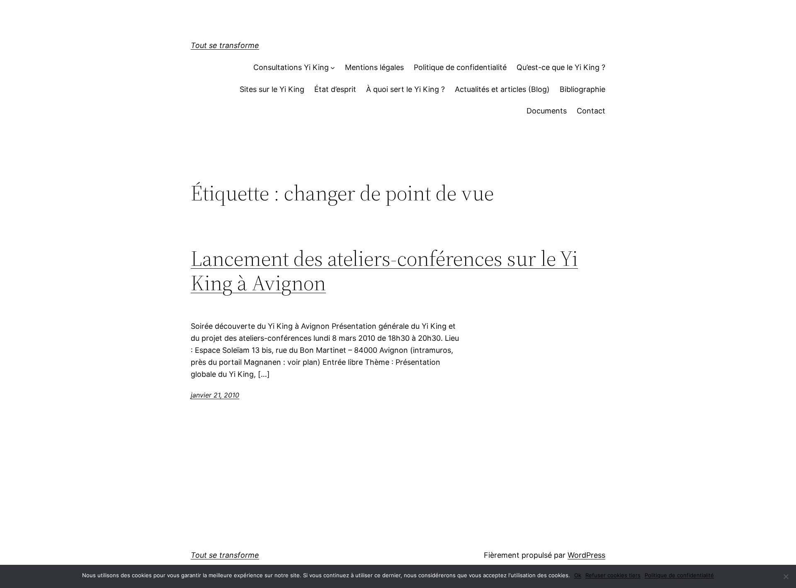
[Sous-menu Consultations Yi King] (332, 67)
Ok (577, 575)
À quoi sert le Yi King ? (405, 89)
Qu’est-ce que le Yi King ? (561, 67)
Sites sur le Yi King (272, 89)
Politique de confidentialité (460, 67)
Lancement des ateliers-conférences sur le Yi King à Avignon (384, 271)
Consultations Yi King (291, 67)
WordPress (586, 555)
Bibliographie (582, 89)
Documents (547, 110)
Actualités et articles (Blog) (502, 89)
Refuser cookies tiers (613, 575)
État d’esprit (335, 89)
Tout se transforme (225, 45)
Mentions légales (374, 67)
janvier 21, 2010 (215, 395)
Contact (591, 110)
